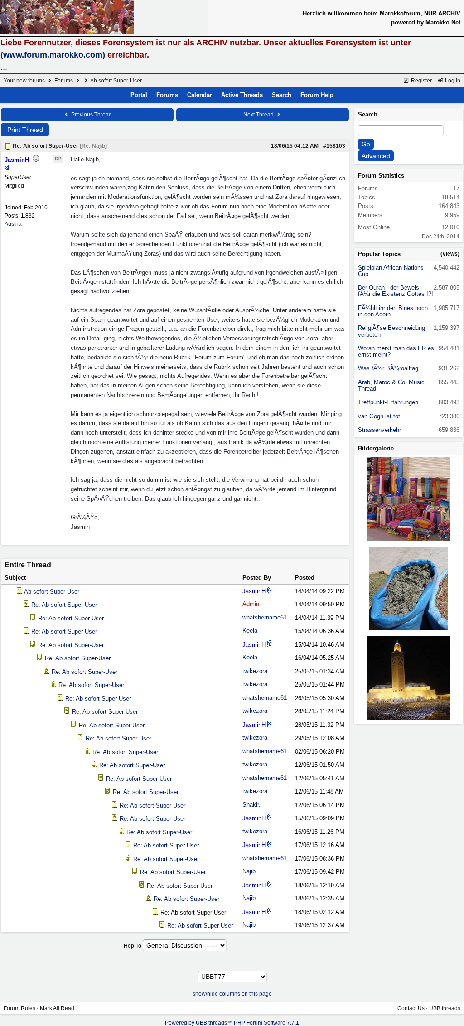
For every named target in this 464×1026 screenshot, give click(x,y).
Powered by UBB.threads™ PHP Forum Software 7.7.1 (232, 1023)
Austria (13, 224)
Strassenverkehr (379, 429)
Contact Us (411, 1008)
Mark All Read (57, 1008)
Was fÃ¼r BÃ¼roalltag (388, 368)
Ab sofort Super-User (51, 591)
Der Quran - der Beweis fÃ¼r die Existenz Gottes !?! (395, 290)
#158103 (334, 146)
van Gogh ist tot (379, 416)
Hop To (132, 946)
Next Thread (259, 114)
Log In (452, 80)
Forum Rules (19, 1008)
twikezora (254, 671)
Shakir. (251, 804)
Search (281, 95)
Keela (249, 630)
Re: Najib (93, 146)
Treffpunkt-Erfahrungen (388, 402)
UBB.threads (444, 1008)
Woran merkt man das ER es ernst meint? (396, 351)
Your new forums (24, 80)
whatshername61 (264, 617)
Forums (63, 80)
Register (421, 80)
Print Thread (25, 129)
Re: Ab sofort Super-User (64, 604)
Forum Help (317, 95)
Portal (138, 95)
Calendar (199, 95)
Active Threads (242, 95)
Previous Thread (91, 114)
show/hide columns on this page (232, 994)
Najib (249, 871)
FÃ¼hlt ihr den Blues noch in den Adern (393, 311)
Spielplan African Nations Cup (391, 270)
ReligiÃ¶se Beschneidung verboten (391, 331)
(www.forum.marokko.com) (52, 54)
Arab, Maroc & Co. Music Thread (391, 385)
